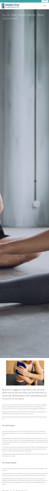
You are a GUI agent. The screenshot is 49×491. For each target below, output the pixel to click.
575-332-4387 (45, 1)
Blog (21, 355)
